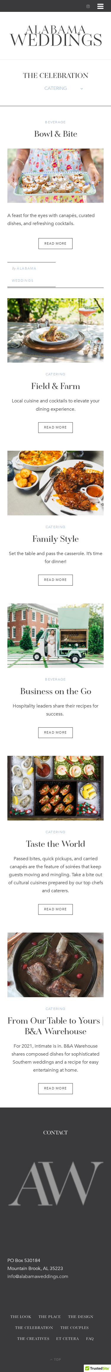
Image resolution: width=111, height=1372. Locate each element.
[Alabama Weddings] (55, 35)
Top (57, 1359)
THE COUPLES (74, 1327)
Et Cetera (67, 1338)
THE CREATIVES (33, 1338)
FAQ (90, 1338)
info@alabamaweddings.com (37, 1276)
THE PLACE (49, 1317)
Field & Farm (55, 387)
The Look (20, 1317)
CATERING (56, 374)
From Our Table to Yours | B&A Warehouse (55, 1027)
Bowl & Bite (55, 135)
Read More (55, 427)
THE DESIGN (81, 1317)
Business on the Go (55, 692)
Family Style (55, 540)
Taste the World (55, 845)
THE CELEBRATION (34, 1327)
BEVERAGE (55, 122)
